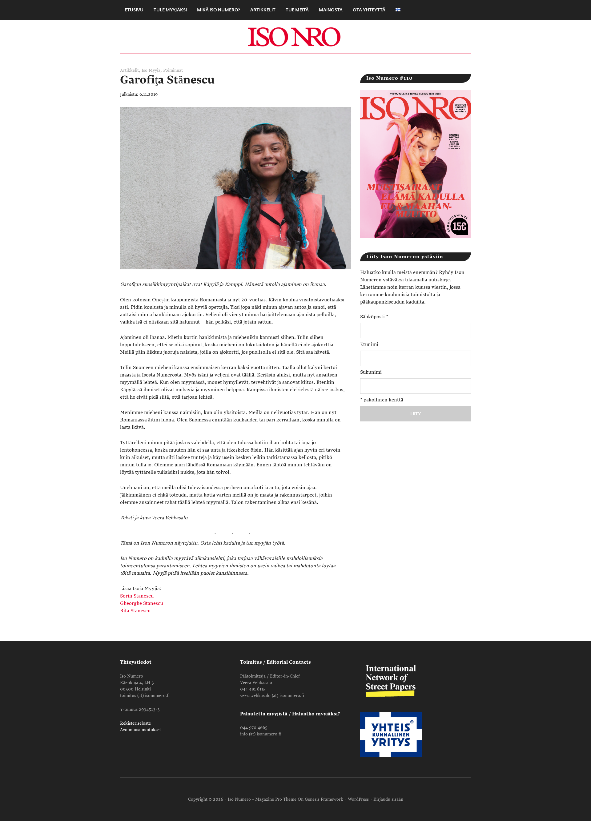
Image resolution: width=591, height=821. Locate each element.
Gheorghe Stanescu (141, 603)
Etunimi (369, 344)
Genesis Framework (324, 799)
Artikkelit (129, 70)
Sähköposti (374, 317)
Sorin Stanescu (137, 596)
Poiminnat (173, 70)
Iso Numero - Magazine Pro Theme (262, 799)
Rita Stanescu (135, 611)
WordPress (358, 799)
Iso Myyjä (151, 70)
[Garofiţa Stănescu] (235, 277)
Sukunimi (371, 372)
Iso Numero (295, 36)
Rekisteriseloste (135, 723)
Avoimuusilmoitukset (140, 729)
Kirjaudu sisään (388, 799)
